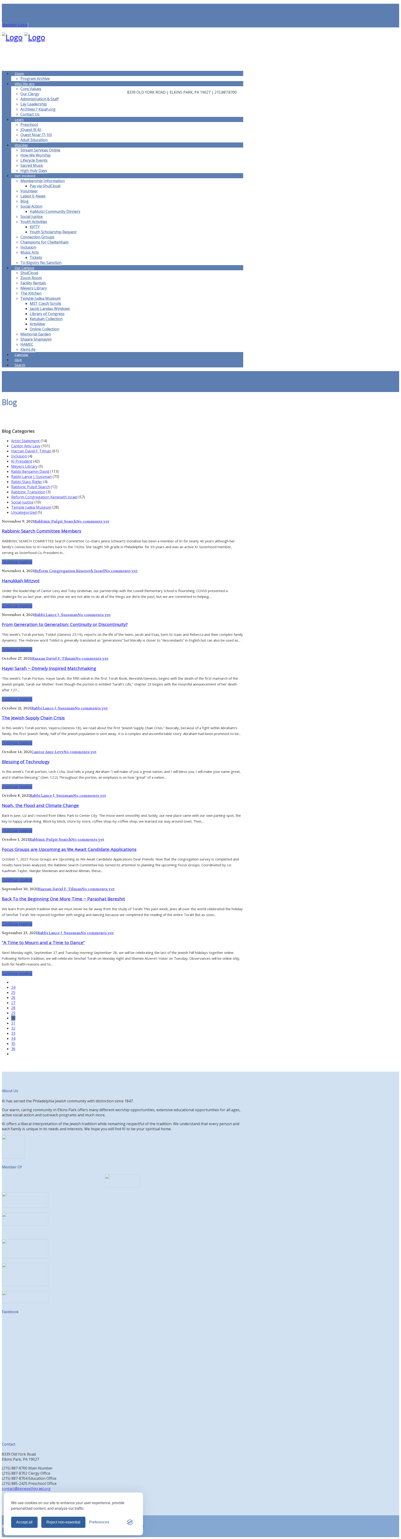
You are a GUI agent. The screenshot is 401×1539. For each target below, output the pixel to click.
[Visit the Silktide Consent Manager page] (130, 1522)
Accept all (24, 1522)
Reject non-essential (63, 1522)
